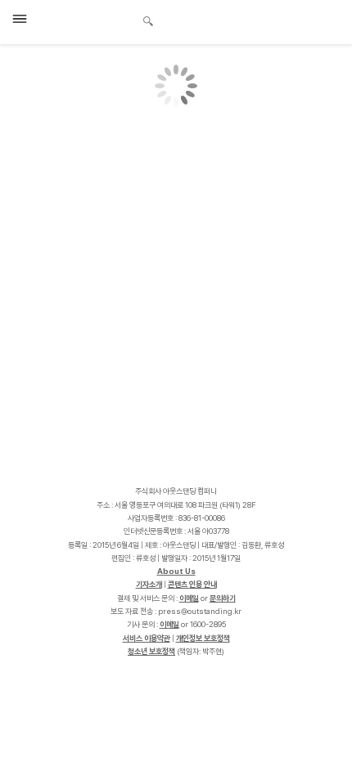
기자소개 (149, 584)
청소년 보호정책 (151, 651)
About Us (176, 571)
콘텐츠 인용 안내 (192, 584)
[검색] (143, 19)
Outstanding (90, 19)
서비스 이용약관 (146, 638)
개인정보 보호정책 (203, 638)
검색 (148, 23)
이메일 (189, 598)
